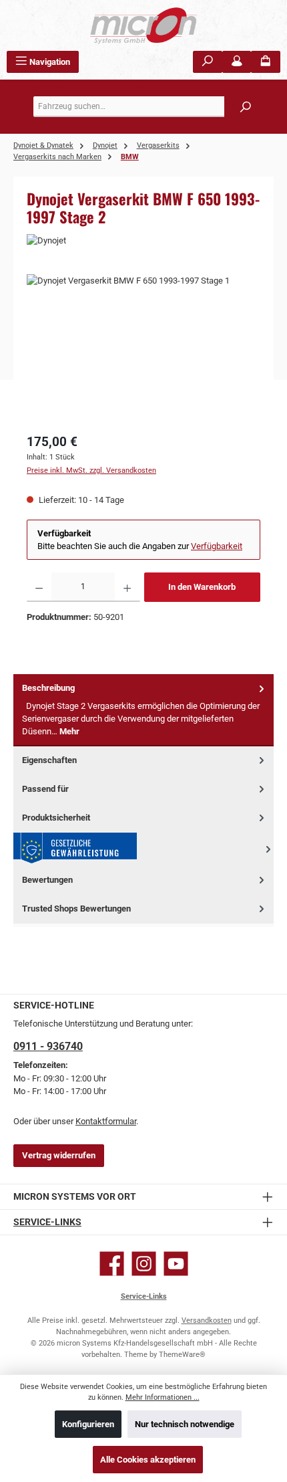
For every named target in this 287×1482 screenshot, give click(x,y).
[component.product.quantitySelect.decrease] (39, 587)
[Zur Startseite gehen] (143, 25)
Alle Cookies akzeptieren (148, 1460)
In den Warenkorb (202, 587)
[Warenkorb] (265, 62)
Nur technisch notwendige (184, 1424)
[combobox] (146, 106)
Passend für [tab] (45, 789)
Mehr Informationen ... (162, 1397)
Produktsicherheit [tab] (56, 818)
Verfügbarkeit (216, 546)
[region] (143, 349)
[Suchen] (207, 62)
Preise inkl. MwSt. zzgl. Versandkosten (91, 470)
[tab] (143, 710)
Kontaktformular (105, 1121)
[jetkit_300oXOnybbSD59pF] (143, 349)
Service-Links (47, 1222)
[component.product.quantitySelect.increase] (127, 587)
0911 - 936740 (48, 1046)
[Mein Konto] (237, 62)
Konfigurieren (88, 1424)
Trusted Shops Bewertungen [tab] (76, 909)
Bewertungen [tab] (47, 880)
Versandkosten (207, 1320)
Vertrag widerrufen (58, 1155)
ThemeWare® (182, 1354)
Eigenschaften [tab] (49, 760)
